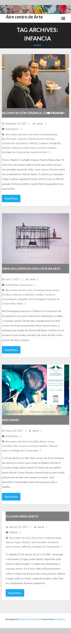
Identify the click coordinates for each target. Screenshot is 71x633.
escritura (33, 445)
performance (29, 147)
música (5, 450)
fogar (17, 542)
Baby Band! (11, 420)
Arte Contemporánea (45, 134)
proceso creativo (46, 147)
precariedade (9, 299)
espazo (10, 542)
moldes (39, 294)
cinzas (55, 290)
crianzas (23, 445)
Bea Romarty (9, 138)
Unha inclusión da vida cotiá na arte (31, 268)
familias (43, 445)
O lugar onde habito (22, 516)
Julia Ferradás (38, 542)
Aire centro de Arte (16, 134)
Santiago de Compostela (15, 152)
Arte (30, 134)
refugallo (22, 299)
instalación (28, 294)
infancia (6, 147)
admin (39, 123)
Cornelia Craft (9, 445)
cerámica (22, 138)
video (20, 303)
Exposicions (12, 128)
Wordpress (59, 619)
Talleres (13, 532)
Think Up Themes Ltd (30, 619)
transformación (38, 152)
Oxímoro (50, 294)
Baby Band (40, 441)
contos (50, 441)
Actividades (12, 284)
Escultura (43, 143)
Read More (11, 198)
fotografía (55, 143)
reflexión (26, 546)
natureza (16, 147)
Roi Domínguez (37, 299)
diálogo (33, 143)
